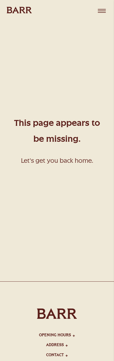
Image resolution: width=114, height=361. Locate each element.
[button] (57, 334)
